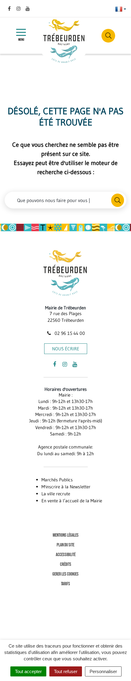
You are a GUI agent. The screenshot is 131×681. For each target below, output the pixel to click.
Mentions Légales (66, 535)
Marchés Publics (57, 480)
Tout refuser (65, 671)
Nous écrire (65, 349)
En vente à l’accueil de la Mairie (71, 501)
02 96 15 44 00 (69, 333)
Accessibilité (66, 555)
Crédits (65, 564)
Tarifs (65, 584)
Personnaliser (103, 671)
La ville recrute (55, 494)
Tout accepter (28, 671)
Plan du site (65, 545)
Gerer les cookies (65, 574)
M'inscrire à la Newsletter (65, 487)
